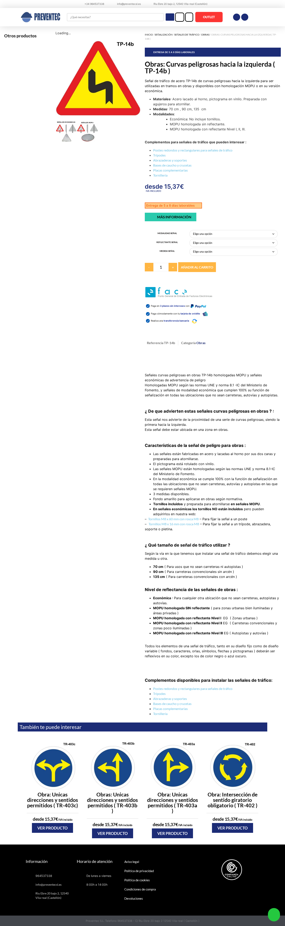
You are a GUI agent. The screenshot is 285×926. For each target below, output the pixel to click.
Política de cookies (137, 880)
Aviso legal (131, 862)
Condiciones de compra (140, 889)
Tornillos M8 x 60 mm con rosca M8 (173, 519)
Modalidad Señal (167, 233)
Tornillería (160, 175)
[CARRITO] (189, 17)
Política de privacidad (139, 871)
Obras (205, 34)
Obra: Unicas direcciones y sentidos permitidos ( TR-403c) (52, 799)
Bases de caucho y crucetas (172, 165)
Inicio (149, 34)
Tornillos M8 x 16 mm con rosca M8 (174, 524)
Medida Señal (167, 251)
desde (52, 819)
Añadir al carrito (197, 267)
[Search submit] (170, 17)
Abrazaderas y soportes (170, 160)
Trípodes (159, 155)
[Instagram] (244, 17)
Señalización (164, 34)
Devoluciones (133, 898)
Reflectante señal (167, 242)
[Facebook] (236, 17)
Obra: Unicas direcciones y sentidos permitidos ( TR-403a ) (172, 802)
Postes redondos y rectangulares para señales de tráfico (192, 150)
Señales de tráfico (186, 34)
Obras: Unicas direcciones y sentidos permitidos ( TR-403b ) (112, 802)
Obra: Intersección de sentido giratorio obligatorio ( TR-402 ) (232, 799)
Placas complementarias (170, 170)
